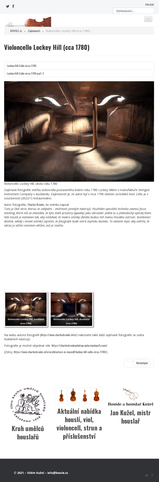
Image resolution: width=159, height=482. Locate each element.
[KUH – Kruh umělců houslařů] (27, 404)
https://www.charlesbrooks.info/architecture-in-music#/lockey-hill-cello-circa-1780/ (60, 352)
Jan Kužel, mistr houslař (130, 416)
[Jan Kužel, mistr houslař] (130, 396)
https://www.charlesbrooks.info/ (58, 335)
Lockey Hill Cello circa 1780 (21, 65)
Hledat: (149, 4)
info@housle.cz (57, 472)
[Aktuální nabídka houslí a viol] (79, 395)
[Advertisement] (79, 259)
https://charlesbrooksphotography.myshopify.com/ (79, 345)
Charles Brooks (36, 204)
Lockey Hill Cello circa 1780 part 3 (25, 73)
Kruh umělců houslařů (28, 432)
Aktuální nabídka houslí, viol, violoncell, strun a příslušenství (79, 423)
